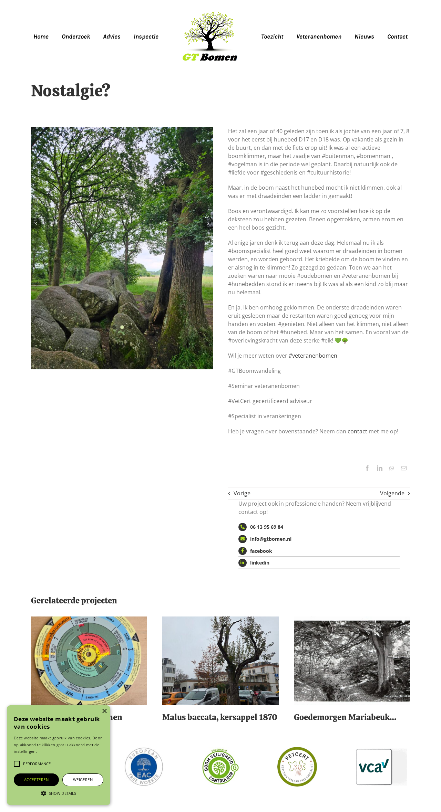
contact (357, 431)
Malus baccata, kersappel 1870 (219, 717)
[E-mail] (404, 468)
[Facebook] (367, 468)
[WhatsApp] (392, 468)
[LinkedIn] (379, 468)
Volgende (392, 493)
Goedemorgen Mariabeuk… (345, 717)
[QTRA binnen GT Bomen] (89, 620)
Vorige (242, 493)
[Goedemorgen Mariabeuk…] (352, 620)
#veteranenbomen (313, 355)
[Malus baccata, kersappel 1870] (220, 620)
